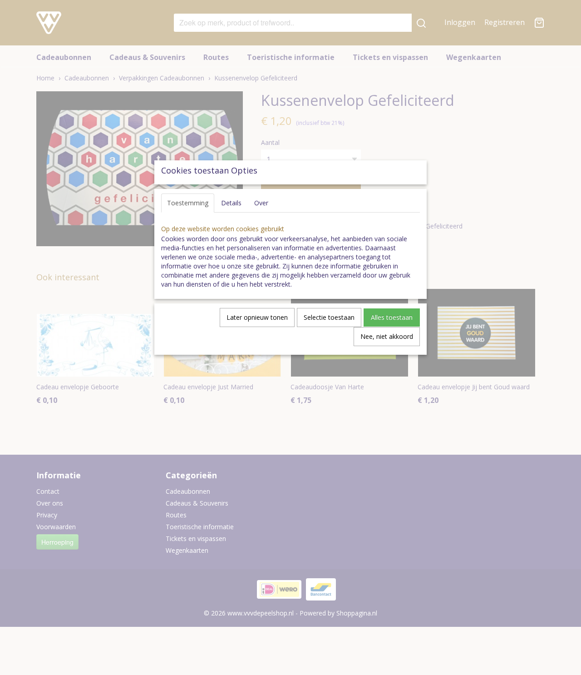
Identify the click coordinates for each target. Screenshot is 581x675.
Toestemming (187, 203)
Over (261, 203)
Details (231, 203)
